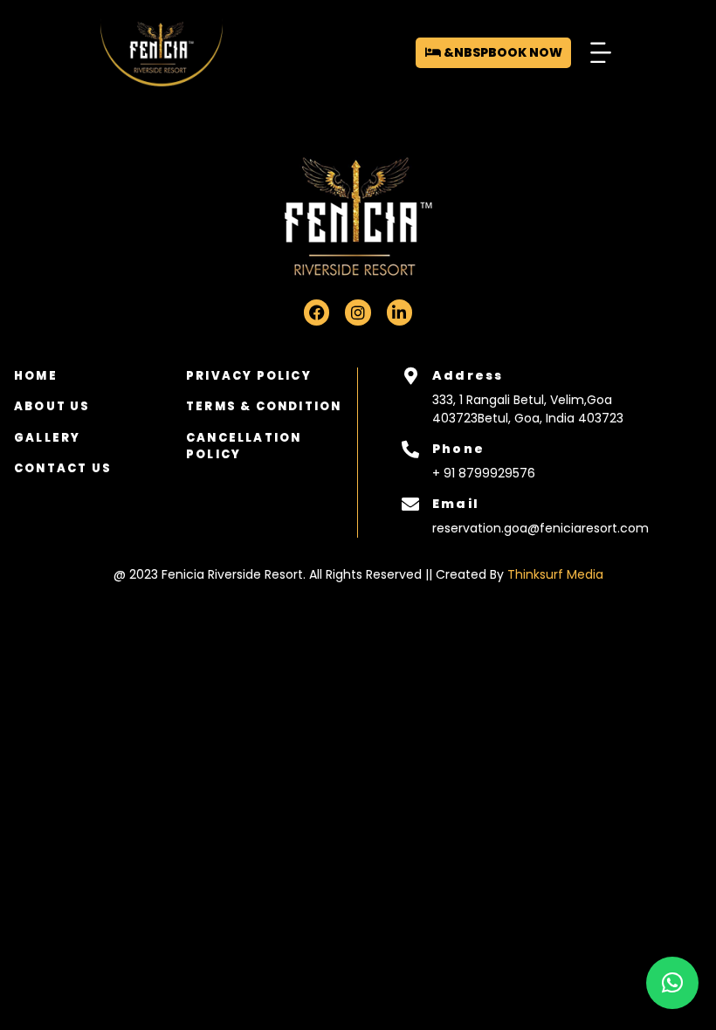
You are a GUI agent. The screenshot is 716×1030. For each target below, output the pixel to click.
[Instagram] (357, 312)
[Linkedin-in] (399, 312)
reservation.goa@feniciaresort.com (540, 528)
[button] (600, 53)
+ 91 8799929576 (483, 473)
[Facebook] (316, 312)
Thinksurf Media (555, 574)
